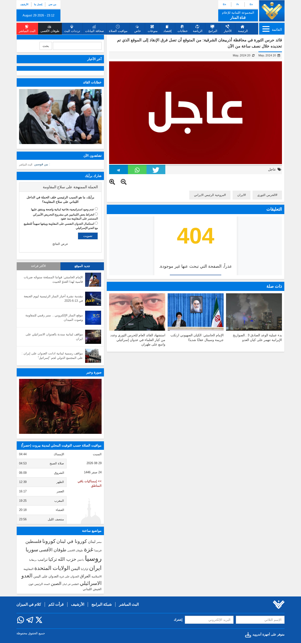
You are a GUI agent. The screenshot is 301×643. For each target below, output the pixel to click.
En (224, 4)
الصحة (47, 584)
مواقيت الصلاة (118, 31)
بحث (46, 46)
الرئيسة (243, 31)
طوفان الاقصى (75, 550)
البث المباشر (25, 164)
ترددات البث (72, 31)
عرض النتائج (60, 244)
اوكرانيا (84, 569)
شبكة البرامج (101, 604)
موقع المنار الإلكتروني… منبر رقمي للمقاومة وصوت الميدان (54, 318)
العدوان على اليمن (46, 576)
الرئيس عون (35, 584)
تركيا (52, 559)
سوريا (32, 550)
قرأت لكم (56, 604)
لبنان (91, 541)
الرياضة (197, 31)
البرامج (212, 31)
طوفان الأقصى (52, 549)
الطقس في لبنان (70, 584)
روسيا (93, 558)
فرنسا (98, 550)
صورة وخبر (94, 372)
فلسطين (33, 541)
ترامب (43, 559)
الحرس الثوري (266, 195)
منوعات (153, 31)
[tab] (60, 187)
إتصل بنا (38, 4)
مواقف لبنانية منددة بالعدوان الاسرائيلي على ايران (54, 337)
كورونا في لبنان (71, 541)
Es (251, 4)
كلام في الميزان (28, 604)
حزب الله (67, 559)
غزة (88, 549)
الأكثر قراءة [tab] (38, 266)
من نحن (52, 4)
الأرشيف (24, 4)
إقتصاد (167, 31)
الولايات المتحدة (52, 568)
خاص (137, 31)
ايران (240, 195)
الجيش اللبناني (92, 589)
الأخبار (228, 31)
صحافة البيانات (94, 31)
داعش (80, 559)
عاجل (272, 169)
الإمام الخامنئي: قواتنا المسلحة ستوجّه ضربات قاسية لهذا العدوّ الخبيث (53, 279)
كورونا (48, 541)
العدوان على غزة (69, 576)
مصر (99, 542)
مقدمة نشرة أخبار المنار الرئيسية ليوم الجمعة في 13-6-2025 (53, 298)
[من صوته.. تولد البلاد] (60, 406)
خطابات (183, 31)
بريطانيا (33, 560)
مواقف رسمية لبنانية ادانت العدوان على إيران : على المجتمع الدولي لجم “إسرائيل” (52, 356)
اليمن (75, 568)
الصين (56, 583)
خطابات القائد (92, 82)
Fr (238, 4)
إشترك (178, 619)
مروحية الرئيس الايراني (209, 195)
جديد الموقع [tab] (82, 266)
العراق (85, 576)
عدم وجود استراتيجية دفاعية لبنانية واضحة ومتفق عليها (62, 209)
